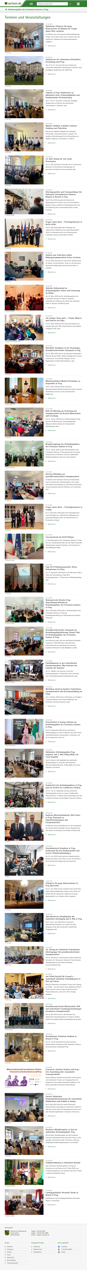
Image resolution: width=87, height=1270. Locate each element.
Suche (9, 1255)
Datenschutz (10, 1257)
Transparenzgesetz (12, 1263)
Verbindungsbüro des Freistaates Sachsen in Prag (28, 9)
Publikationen (37, 1252)
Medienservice (38, 1249)
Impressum (10, 1249)
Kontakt (9, 1252)
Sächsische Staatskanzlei (18, 1231)
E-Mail (63, 1252)
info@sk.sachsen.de (42, 1235)
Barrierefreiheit (11, 1260)
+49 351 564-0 (40, 1231)
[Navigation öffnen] (31, 4)
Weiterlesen (52, 46)
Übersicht (10, 1246)
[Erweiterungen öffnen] (78, 4)
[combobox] (52, 4)
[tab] (30, 1228)
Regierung (37, 1246)
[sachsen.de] (14, 3)
